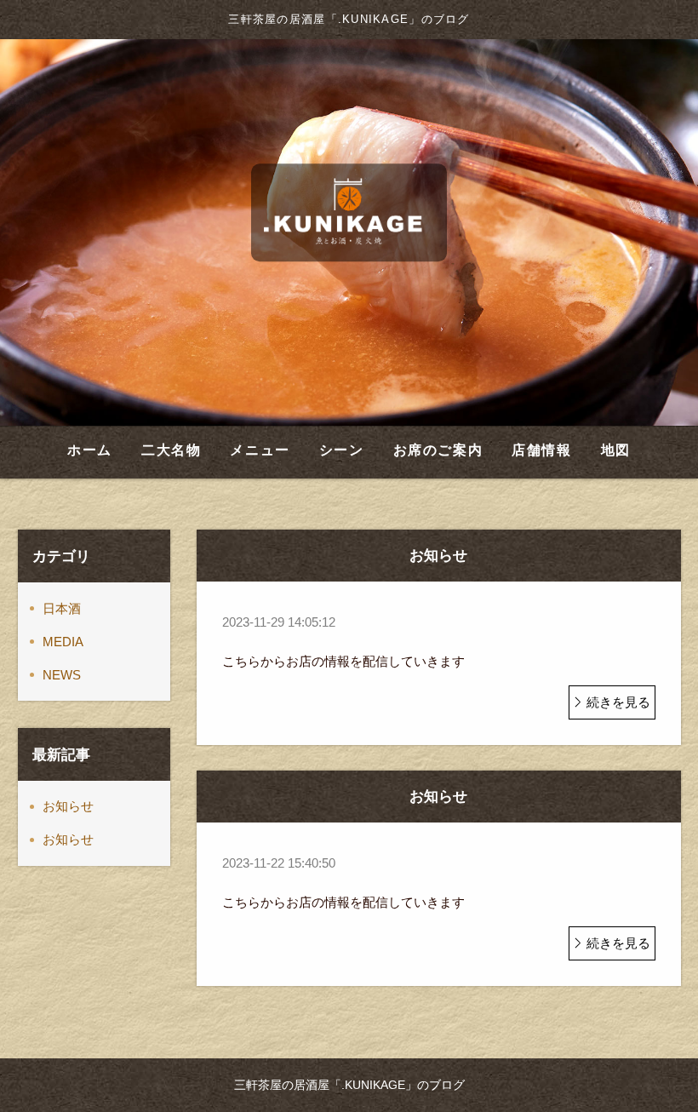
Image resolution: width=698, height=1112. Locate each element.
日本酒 (62, 608)
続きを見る (618, 702)
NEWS (62, 675)
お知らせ (68, 806)
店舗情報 (541, 450)
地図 (616, 450)
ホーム (89, 450)
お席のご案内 (438, 450)
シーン (341, 450)
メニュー (259, 450)
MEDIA (63, 641)
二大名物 (171, 450)
